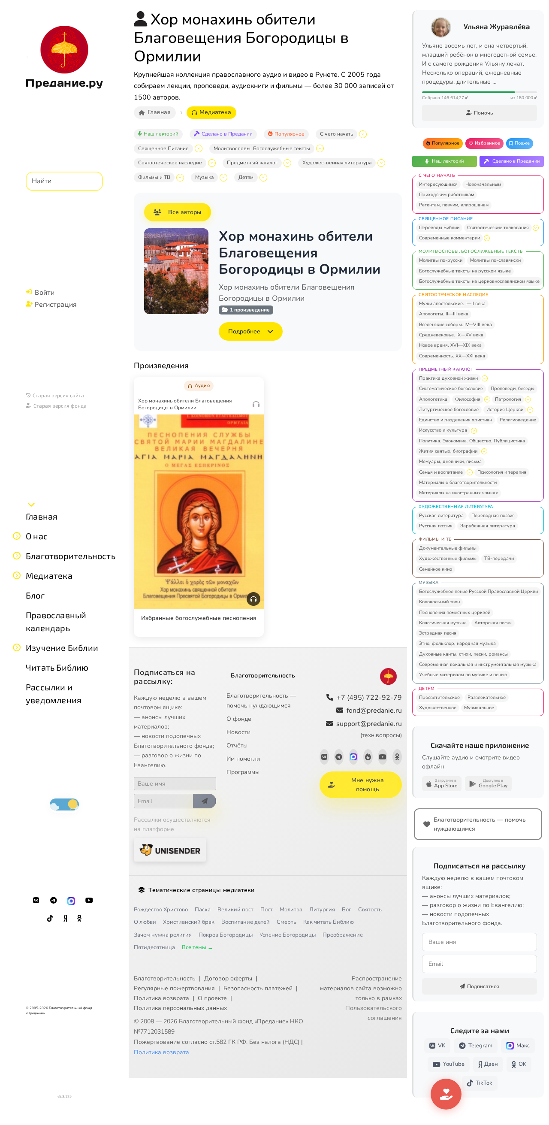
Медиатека (49, 575)
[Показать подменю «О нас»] (17, 536)
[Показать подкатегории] (536, 228)
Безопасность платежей (258, 988)
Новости (238, 732)
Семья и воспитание (441, 472)
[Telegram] (53, 900)
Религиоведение (518, 420)
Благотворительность (70, 555)
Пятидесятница (154, 947)
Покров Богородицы (226, 935)
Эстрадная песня (437, 633)
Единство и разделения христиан (455, 420)
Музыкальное (479, 708)
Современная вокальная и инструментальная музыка (478, 664)
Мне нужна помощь (367, 784)
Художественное (437, 708)
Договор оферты (228, 978)
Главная (41, 516)
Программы (242, 772)
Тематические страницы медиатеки (201, 890)
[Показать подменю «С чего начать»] (363, 134)
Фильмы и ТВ (154, 177)
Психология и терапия (501, 472)
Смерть (286, 922)
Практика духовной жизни (448, 378)
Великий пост (235, 909)
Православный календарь (56, 621)
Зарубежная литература (487, 526)
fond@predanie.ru (374, 710)
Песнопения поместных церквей (454, 612)
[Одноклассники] (79, 918)
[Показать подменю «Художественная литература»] (381, 163)
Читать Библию (57, 667)
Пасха (203, 909)
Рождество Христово (161, 909)
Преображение (343, 935)
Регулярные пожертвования (174, 988)
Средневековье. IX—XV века (451, 335)
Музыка (204, 177)
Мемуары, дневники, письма (450, 461)
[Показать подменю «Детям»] (263, 177)
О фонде (238, 719)
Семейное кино (435, 569)
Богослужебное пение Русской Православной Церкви (478, 591)
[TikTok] (50, 918)
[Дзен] (65, 918)
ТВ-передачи (499, 558)
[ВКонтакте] (36, 900)
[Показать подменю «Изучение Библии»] (17, 647)
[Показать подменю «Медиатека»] (17, 575)
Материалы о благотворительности (458, 482)
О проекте (212, 998)
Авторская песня (493, 623)
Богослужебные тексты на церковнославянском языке (479, 281)
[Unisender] (170, 850)
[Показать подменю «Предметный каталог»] (287, 163)
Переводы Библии (439, 227)
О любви (145, 922)
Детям (245, 177)
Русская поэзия (435, 526)
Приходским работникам (446, 194)
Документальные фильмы (448, 548)
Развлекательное (487, 697)
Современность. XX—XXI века (452, 356)
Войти (44, 292)
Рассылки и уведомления (53, 693)
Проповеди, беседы (512, 388)
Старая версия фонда (60, 405)
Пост (266, 909)
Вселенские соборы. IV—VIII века (455, 324)
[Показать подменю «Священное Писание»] (198, 148)
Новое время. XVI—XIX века (450, 345)
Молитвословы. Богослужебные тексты (262, 148)
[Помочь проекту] (446, 1094)
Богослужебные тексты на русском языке (465, 271)
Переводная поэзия (493, 515)
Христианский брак (188, 922)
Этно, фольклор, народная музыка (457, 643)
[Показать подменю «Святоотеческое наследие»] (212, 163)
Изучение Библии (62, 647)
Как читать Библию (328, 922)
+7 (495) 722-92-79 (369, 697)
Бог (346, 909)
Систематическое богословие (451, 388)
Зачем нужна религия (163, 935)
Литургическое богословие (449, 409)
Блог (35, 595)
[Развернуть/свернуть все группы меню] (31, 504)
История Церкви (504, 409)
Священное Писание (163, 148)
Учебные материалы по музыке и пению (463, 674)
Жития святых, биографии (448, 451)
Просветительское (439, 697)
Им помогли (243, 759)
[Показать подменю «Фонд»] (17, 555)
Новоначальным (483, 184)
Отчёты (236, 745)
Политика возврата (161, 998)
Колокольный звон (439, 602)
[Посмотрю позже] (252, 384)
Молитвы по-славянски (495, 260)
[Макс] (71, 900)
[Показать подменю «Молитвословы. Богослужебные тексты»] (320, 148)
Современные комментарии (449, 238)
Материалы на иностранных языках (458, 493)
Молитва (291, 909)
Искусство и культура (443, 430)
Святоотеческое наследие (170, 162)
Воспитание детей (245, 922)
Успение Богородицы (287, 935)
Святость (370, 909)
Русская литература (441, 515)
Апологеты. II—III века (443, 314)
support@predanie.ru (369, 729)
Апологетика (433, 399)
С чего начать (336, 133)
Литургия (322, 909)
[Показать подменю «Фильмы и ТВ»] (180, 177)
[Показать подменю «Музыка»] (223, 177)
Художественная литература (336, 162)
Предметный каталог (252, 162)
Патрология (508, 399)
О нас (37, 536)
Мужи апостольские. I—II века (452, 303)
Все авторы (185, 212)
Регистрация (56, 304)
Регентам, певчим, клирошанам (454, 205)
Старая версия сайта (58, 395)
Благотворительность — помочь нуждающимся (261, 701)
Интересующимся (438, 184)
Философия (467, 399)
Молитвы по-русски (440, 260)
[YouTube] (89, 900)
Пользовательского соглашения (373, 1013)
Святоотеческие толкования (498, 227)
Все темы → (197, 947)
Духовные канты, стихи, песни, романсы (463, 654)
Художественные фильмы (448, 558)
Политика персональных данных (180, 1008)
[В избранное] (234, 384)
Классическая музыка (443, 623)
